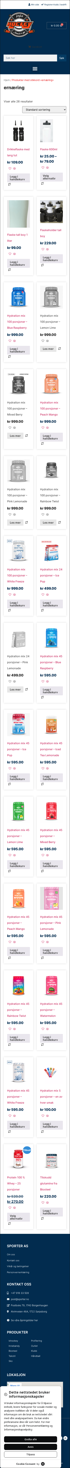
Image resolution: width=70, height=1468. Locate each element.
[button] (35, 47)
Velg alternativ (49, 177)
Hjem (7, 80)
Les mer (48, 348)
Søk (61, 58)
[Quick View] (14, 168)
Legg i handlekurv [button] (17, 178)
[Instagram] (65, 1438)
